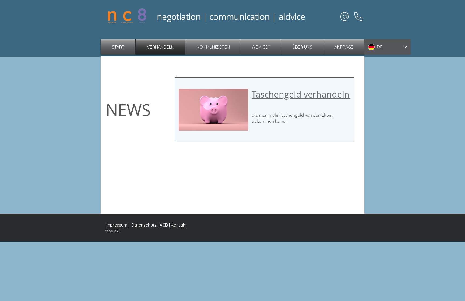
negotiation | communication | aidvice (231, 16)
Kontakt (179, 225)
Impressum (116, 225)
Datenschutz (144, 225)
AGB (164, 225)
